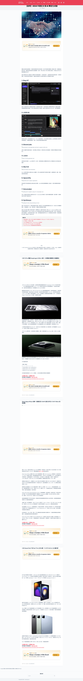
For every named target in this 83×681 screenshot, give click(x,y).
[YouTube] (63, 2)
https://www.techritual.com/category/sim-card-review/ (33, 378)
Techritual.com (27, 679)
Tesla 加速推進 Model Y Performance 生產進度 (32, 222)
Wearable (38, 2)
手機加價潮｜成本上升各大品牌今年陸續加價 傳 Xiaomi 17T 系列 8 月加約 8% (38, 219)
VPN (41, 2)
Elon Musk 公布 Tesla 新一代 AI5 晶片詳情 (31, 223)
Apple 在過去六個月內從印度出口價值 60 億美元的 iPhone (10, 668)
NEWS (33, 541)
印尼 (42, 471)
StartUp (31, 2)
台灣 (40, 471)
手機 (33, 2)
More (55, 2)
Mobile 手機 (30, 541)
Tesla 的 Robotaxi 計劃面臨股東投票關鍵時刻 (32, 225)
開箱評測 (44, 2)
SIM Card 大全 (34, 377)
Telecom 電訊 (48, 2)
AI (35, 2)
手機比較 (52, 2)
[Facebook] (58, 2)
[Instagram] (61, 2)
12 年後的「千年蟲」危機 (28, 220)
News (27, 2)
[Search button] (54, 676)
